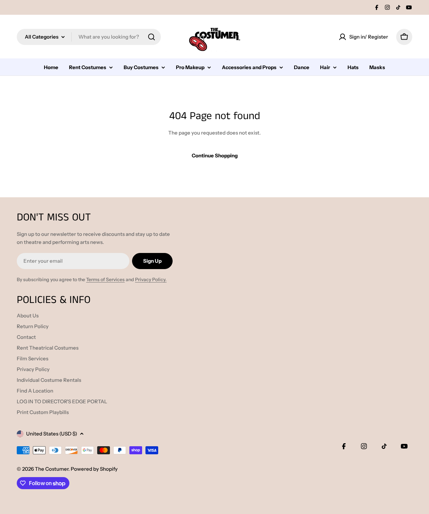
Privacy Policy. (151, 279)
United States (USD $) (51, 433)
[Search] (151, 37)
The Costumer (51, 469)
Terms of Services (105, 279)
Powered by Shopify (94, 469)
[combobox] (89, 37)
